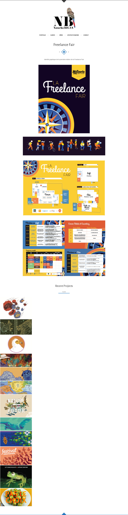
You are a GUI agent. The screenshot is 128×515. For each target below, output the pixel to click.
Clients (52, 35)
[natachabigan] (64, 19)
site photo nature (73, 35)
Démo (61, 35)
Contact (86, 35)
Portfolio (42, 35)
